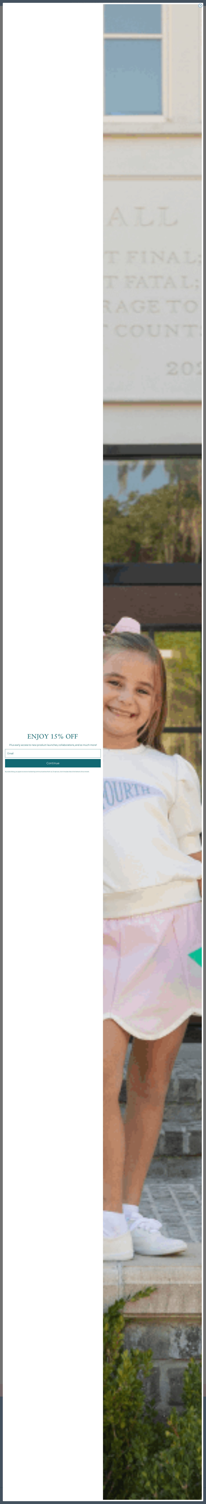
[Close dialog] (200, 5)
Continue (53, 763)
